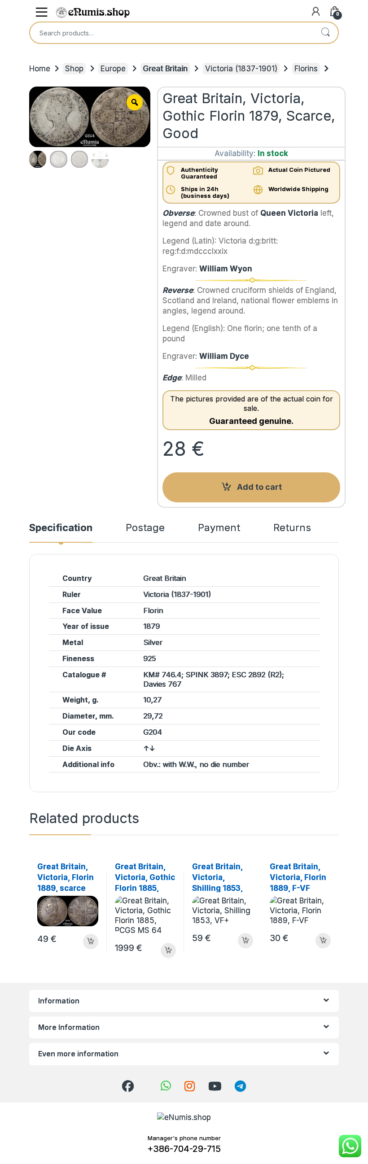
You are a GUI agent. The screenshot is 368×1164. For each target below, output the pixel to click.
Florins (306, 68)
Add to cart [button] (90, 941)
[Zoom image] (135, 102)
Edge (171, 377)
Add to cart (259, 487)
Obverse (178, 213)
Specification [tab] (60, 528)
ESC (239, 674)
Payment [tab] (219, 528)
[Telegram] (240, 1086)
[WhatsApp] (166, 1086)
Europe (113, 68)
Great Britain (165, 68)
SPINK (196, 674)
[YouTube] (215, 1086)
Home (39, 68)
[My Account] (315, 12)
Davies (154, 684)
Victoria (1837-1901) (241, 68)
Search (325, 32)
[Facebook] (127, 1086)
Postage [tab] (145, 528)
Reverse (177, 290)
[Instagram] (190, 1086)
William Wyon (225, 268)
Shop (74, 68)
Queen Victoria (289, 213)
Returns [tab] (292, 528)
